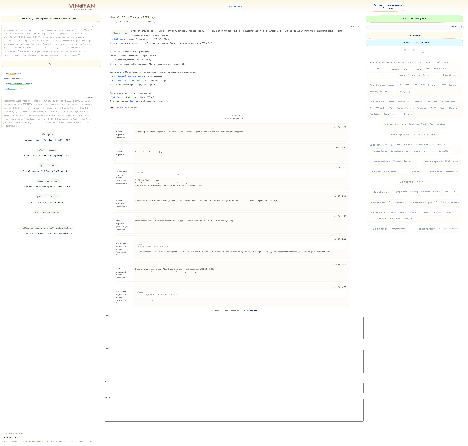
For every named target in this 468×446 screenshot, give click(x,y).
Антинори (36, 44)
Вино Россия (391, 124)
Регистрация (379, 5)
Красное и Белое (71, 30)
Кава (87, 115)
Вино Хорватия (378, 212)
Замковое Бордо (40, 104)
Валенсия (418, 101)
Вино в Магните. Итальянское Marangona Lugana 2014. (47, 155)
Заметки (87, 44)
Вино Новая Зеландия (384, 171)
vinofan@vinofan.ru (10, 437)
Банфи (46, 44)
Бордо (391, 85)
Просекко (41, 119)
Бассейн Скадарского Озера (448, 202)
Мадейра (435, 134)
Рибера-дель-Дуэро (377, 108)
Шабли (443, 85)
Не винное (72, 44)
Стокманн (16, 55)
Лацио (419, 62)
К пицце (73, 108)
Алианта (48, 37)
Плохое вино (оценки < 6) (14, 88)
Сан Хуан (408, 161)
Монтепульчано (390, 75)
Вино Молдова (382, 192)
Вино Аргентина (381, 161)
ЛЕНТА (6, 34)
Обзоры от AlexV (72, 55)
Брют (80, 115)
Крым (27, 41)
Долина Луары (376, 91)
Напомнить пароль (394, 5)
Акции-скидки (123, 107)
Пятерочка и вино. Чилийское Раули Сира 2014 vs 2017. (47, 140)
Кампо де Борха (404, 101)
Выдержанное (33, 123)
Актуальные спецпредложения (17, 30)
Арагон (391, 101)
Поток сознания (50, 48)
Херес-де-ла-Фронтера (402, 114)
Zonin (132, 101)
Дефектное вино (10, 51)
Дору (426, 134)
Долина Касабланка (404, 144)
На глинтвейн (64, 41)
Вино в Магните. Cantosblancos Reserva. (47, 202)
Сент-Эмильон (419, 85)
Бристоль (66, 37)
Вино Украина (377, 202)
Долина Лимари (442, 145)
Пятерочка (86, 30)
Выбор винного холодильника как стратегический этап (47, 218)
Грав (399, 85)
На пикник (43, 112)
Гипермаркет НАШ (75, 51)
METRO (7, 37)
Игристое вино (9, 44)
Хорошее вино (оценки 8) (14, 78)
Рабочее (27, 48)
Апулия (401, 62)
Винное (82, 48)
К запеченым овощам (35, 108)
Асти (446, 62)
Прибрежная (436, 212)
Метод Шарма (29, 119)
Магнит (133, 107)
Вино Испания (377, 101)
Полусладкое (60, 115)
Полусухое (50, 115)
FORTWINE (38, 37)
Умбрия (426, 75)
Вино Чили (375, 145)
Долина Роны (390, 91)
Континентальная (397, 212)
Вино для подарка (64, 119)
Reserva (69, 123)
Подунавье (412, 212)
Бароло (21, 41)
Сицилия (407, 69)
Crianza (60, 122)
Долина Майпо (429, 151)
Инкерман (36, 41)
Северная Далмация (378, 219)
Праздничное (61, 48)
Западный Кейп (451, 171)
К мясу (13, 108)
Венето (410, 62)
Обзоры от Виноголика (38, 55)
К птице (21, 108)
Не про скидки (58, 44)
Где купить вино (414, 35)
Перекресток (50, 30)
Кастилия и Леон (448, 101)
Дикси (20, 34)
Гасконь (452, 85)
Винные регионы (42, 19)
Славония (424, 212)
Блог (122, 22)
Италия (18, 48)
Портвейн (16, 115)
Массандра (46, 41)
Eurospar (76, 34)
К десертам (15, 112)
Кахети (420, 182)
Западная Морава (398, 229)
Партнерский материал (52, 51)
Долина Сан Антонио (424, 144)
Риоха (386, 114)
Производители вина (58, 19)
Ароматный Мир (38, 34)
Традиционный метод (13, 119)
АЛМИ (66, 51)
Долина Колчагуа (413, 151)
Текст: (108, 315)
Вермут (41, 115)
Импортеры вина (75, 19)
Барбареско (374, 69)
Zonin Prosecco (118, 97)
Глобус (29, 37)
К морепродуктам (53, 108)
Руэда (391, 108)
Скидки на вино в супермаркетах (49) (414, 42)
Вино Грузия (407, 182)
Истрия (448, 212)
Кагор (74, 40)
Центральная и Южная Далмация (403, 219)
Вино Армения (427, 229)
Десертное (32, 115)
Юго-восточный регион (430, 192)
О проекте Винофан (67, 64)
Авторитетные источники (37, 64)
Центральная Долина (378, 151)
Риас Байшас (375, 114)
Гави (81, 104)
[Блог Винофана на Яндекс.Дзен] (416, 54)
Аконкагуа (389, 145)
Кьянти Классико (78, 37)
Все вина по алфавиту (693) (414, 19)
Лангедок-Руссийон (408, 91)
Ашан (60, 30)
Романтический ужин (71, 112)
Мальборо (403, 171)
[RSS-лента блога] (423, 54)
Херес (89, 41)
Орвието (88, 104)
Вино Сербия (380, 229)
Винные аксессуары (29, 51)
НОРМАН (23, 55)
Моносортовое (20, 122)
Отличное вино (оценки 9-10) (15, 73)
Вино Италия (377, 62)
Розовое (51, 118)
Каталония (421, 108)
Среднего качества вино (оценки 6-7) (18, 83)
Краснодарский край (417, 124)
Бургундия (432, 85)
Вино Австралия (433, 161)
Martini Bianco (117, 39)
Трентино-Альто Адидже (409, 75)
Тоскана (7, 41)
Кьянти (53, 104)
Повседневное (79, 119)
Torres (55, 41)
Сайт (80, 44)
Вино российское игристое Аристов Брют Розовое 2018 (47, 187)
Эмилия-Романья (450, 75)
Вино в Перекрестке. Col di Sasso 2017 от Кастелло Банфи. (47, 171)
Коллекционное (48, 122)
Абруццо (391, 62)
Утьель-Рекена (431, 101)
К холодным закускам (29, 112)
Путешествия (8, 48)
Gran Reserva (79, 122)
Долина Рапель (397, 151)
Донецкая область (396, 202)
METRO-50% (19, 37)
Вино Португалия (400, 134)
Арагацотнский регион (448, 229)
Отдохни (50, 34)
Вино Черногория (422, 202)
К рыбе (82, 108)
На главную (113, 22)
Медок (407, 85)
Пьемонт (429, 62)
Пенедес (432, 108)
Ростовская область (438, 124)
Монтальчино (375, 75)
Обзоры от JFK (56, 55)
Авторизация (388, 8)
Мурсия (442, 108)
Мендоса (397, 161)
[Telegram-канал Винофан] (407, 54)
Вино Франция (377, 85)
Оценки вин (53, 64)
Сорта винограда (27, 19)
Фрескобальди (22, 44)
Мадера (82, 41)
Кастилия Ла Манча (405, 108)
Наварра (453, 108)
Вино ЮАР (436, 171)
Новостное (73, 48)
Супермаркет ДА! (63, 34)
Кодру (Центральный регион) (406, 192)
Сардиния (396, 69)
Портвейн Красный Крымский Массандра (129, 80)
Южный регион (450, 192)
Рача (428, 182)
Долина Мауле (444, 151)
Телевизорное (38, 48)
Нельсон (415, 171)
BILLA (83, 34)
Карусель (57, 37)
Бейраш (417, 134)
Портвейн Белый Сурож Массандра (127, 76)
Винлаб (27, 34)
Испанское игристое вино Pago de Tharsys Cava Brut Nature (47, 233)
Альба (438, 62)
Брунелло (15, 41)
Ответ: (108, 397)
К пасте (65, 108)
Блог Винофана (236, 6)
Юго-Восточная (451, 161)
